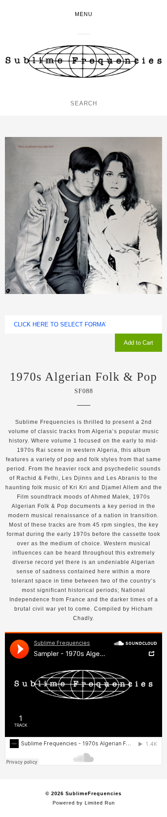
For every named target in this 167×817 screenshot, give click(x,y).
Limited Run (100, 802)
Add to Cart (138, 342)
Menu (84, 14)
